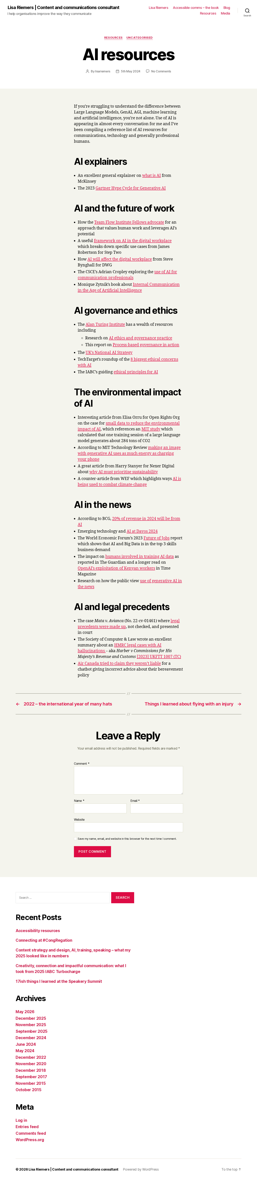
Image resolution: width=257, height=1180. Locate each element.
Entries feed (27, 1126)
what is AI (151, 175)
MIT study (150, 429)
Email (135, 801)
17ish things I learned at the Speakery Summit (59, 981)
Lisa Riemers (158, 8)
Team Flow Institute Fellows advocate (129, 222)
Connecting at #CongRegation (44, 940)
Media (225, 13)
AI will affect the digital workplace (119, 259)
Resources (208, 13)
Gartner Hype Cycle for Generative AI (131, 188)
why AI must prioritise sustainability (123, 472)
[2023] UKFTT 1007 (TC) (159, 656)
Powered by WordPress (141, 1169)
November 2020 (31, 1063)
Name (79, 801)
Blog (227, 8)
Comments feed (31, 1133)
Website (79, 819)
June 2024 (26, 1044)
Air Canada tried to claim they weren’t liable (119, 663)
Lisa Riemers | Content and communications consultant (63, 7)
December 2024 (31, 1037)
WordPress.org (30, 1139)
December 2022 (31, 1057)
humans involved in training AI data (139, 556)
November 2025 (31, 1024)
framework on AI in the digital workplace (133, 240)
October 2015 (28, 1089)
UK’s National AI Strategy (109, 352)
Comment (82, 763)
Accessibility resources (38, 930)
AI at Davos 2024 (142, 531)
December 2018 (31, 1070)
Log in (21, 1120)
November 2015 (31, 1083)
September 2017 (31, 1076)
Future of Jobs (157, 538)
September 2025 (31, 1031)
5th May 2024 (130, 71)
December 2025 (31, 1018)
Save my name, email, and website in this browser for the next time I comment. (127, 838)
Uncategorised (139, 37)
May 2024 (25, 1050)
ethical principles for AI (136, 372)
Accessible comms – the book (196, 8)
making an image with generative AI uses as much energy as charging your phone (129, 453)
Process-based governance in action (146, 344)
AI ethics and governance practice (140, 338)
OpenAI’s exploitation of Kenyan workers (116, 568)
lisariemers (102, 71)
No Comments (161, 71)
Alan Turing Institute (105, 324)
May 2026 (25, 1011)
